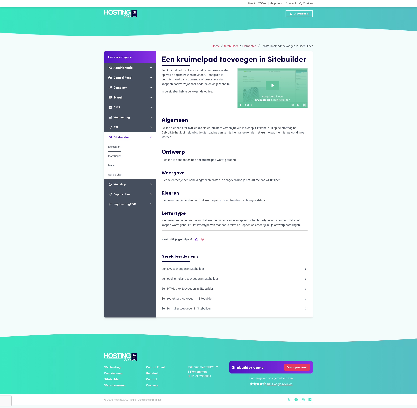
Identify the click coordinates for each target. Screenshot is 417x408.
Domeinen (120, 87)
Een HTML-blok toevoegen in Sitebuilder (187, 289)
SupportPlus (122, 194)
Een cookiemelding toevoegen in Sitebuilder (190, 279)
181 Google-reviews (280, 384)
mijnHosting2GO (125, 204)
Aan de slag (115, 175)
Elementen (249, 46)
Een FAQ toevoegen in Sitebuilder (183, 269)
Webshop (120, 184)
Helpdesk (276, 3)
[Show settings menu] (298, 105)
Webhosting (122, 117)
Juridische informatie (150, 400)
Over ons (152, 385)
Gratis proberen (297, 367)
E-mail (118, 97)
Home (216, 46)
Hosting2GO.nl (257, 3)
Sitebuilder (231, 46)
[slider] (269, 105)
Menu (111, 165)
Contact (291, 3)
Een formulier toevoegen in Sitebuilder (186, 308)
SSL (116, 127)
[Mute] (292, 105)
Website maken (114, 385)
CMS (117, 107)
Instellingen (114, 156)
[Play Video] (240, 105)
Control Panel (301, 13)
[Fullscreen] (304, 105)
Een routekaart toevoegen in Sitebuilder (187, 298)
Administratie (123, 68)
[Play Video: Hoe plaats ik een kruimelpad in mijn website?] (272, 85)
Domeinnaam (113, 373)
